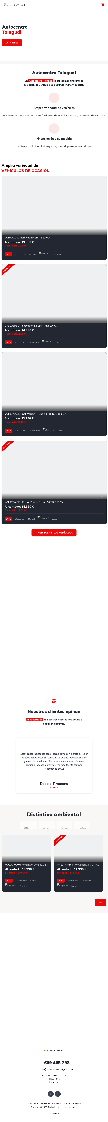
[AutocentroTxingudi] (54, 35)
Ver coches (12, 42)
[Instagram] (58, 1094)
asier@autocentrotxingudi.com (55, 1069)
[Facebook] (51, 1094)
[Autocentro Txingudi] (14, 5)
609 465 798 (56, 1062)
